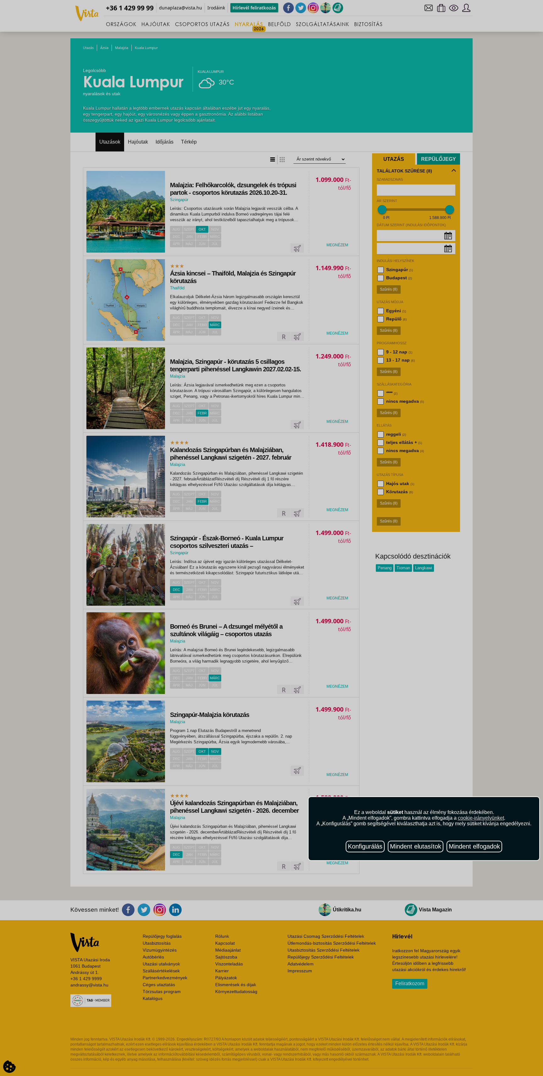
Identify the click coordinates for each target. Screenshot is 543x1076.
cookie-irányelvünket (481, 818)
